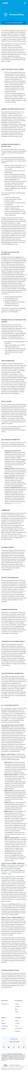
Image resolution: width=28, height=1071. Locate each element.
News (2, 1021)
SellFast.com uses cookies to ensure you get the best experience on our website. (12, 1068)
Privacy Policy (18, 1028)
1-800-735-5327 (14, 1042)
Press (16, 1011)
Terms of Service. (17, 503)
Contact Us (18, 1031)
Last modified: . (14, 22)
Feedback (3, 1028)
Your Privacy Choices (20, 1066)
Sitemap (3, 1023)
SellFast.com (7, 872)
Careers (17, 1021)
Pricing (16, 1004)
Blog (16, 1009)
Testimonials (4, 1026)
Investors (17, 1006)
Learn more (18, 1069)
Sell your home (5, 1004)
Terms (16, 1026)
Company (17, 1023)
